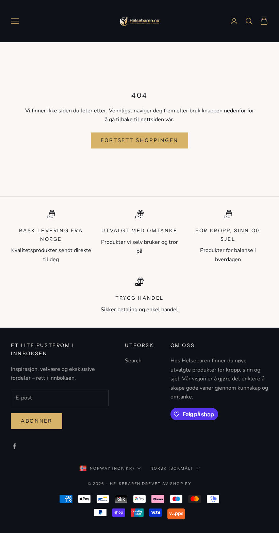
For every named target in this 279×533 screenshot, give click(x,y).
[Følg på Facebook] (14, 446)
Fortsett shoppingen (139, 140)
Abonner (36, 421)
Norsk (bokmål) (171, 468)
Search (133, 360)
